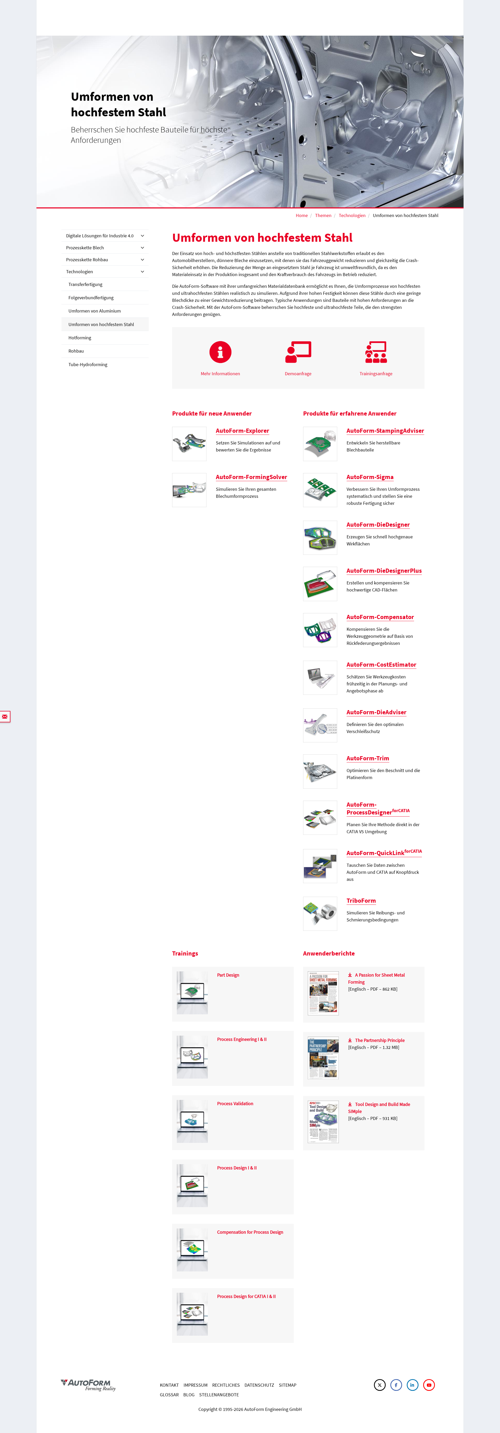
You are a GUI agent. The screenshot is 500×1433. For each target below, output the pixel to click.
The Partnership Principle (380, 1040)
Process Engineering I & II (242, 1039)
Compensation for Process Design (250, 1232)
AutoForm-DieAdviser (377, 712)
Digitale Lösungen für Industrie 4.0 (100, 236)
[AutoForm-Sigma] (320, 490)
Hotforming (79, 338)
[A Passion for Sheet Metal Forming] (323, 993)
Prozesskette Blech (85, 248)
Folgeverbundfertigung (91, 298)
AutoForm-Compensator (380, 617)
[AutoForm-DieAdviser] (320, 725)
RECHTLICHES (226, 1385)
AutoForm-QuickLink (384, 853)
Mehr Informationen (220, 374)
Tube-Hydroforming (87, 364)
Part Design (228, 975)
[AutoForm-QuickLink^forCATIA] (320, 866)
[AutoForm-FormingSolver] (189, 490)
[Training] (192, 992)
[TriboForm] (320, 913)
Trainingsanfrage (376, 374)
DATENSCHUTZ (259, 1385)
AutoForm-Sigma (370, 477)
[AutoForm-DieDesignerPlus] (320, 584)
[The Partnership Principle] (323, 1057)
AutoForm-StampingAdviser (385, 430)
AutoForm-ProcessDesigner (378, 808)
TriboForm (361, 900)
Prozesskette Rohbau (87, 260)
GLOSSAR (169, 1395)
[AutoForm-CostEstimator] (320, 677)
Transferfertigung (85, 284)
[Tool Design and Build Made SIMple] (323, 1121)
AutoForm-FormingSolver (251, 477)
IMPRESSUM (196, 1385)
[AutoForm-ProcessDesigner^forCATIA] (320, 817)
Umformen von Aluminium (94, 311)
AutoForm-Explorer (242, 430)
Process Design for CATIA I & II (246, 1296)
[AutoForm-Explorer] (189, 444)
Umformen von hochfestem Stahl (101, 324)
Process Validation (235, 1103)
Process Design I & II (237, 1168)
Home (302, 215)
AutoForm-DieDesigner (378, 524)
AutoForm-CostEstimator (381, 664)
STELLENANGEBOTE (219, 1395)
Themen (323, 215)
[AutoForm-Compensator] (320, 630)
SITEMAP (287, 1385)
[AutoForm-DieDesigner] (320, 537)
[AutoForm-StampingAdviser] (320, 444)
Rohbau (76, 351)
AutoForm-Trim (368, 758)
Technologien (352, 215)
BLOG (189, 1395)
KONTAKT (169, 1385)
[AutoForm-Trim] (320, 771)
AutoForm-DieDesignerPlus (384, 570)
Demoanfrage (298, 374)
